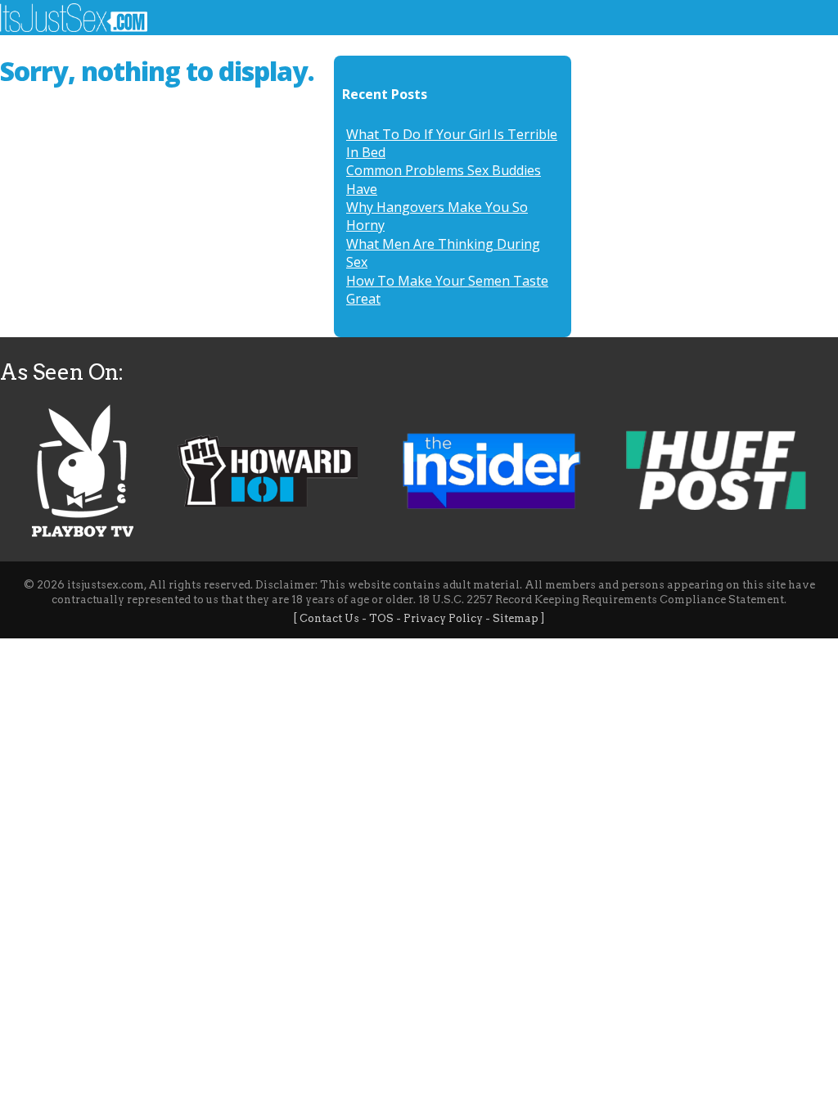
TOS (381, 618)
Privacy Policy (443, 618)
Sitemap (515, 618)
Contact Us (329, 618)
